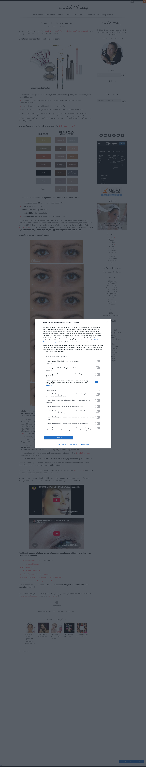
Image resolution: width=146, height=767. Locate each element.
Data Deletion (62, 444)
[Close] (107, 323)
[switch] (97, 361)
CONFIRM (58, 437)
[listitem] (73, 357)
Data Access (73, 444)
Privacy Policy (84, 444)
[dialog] (73, 383)
